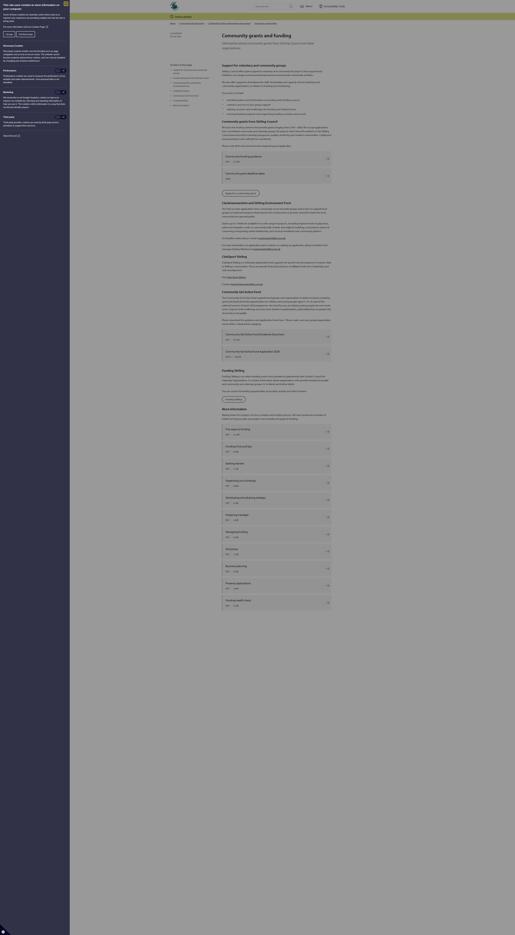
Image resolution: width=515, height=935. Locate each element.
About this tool (11, 136)
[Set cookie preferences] (5, 929)
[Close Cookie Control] (66, 3)
